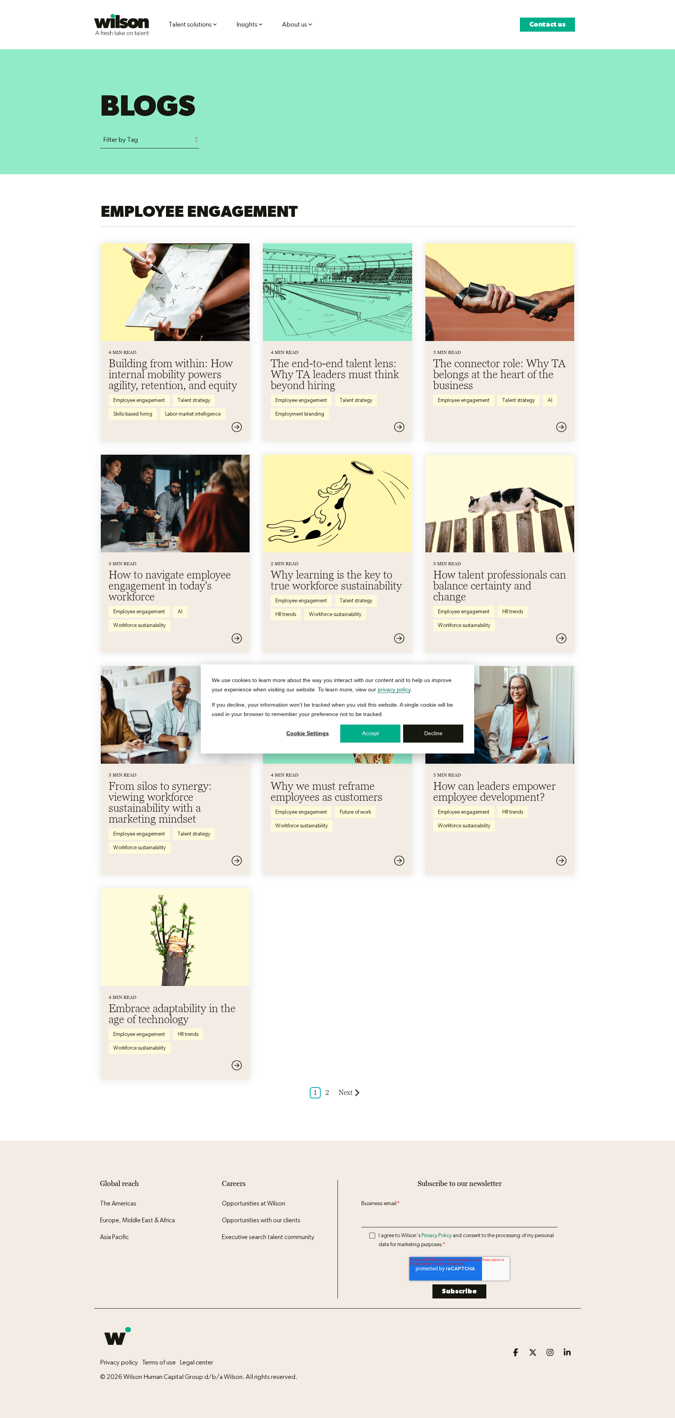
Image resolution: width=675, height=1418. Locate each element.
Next (346, 1093)
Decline (433, 733)
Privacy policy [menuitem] (119, 1362)
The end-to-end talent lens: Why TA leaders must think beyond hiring (335, 374)
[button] (516, 1353)
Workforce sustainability (139, 625)
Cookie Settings (307, 733)
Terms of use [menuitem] (159, 1362)
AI (550, 400)
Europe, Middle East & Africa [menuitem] (137, 1220)
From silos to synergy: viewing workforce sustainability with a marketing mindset (160, 802)
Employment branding (299, 414)
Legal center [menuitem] (196, 1362)
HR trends (285, 614)
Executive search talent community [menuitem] (268, 1237)
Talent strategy (194, 400)
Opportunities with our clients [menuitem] (261, 1220)
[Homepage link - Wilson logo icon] (117, 1349)
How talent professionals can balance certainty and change (499, 585)
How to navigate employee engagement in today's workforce (170, 585)
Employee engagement (139, 400)
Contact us (547, 24)
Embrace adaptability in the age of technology (172, 1013)
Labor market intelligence (193, 414)
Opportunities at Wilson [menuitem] (253, 1203)
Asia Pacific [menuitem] (114, 1237)
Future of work (355, 812)
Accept (370, 733)
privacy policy (394, 689)
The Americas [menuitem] (118, 1203)
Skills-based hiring (132, 414)
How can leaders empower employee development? (494, 791)
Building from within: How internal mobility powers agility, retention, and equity (173, 374)
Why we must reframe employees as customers (326, 791)
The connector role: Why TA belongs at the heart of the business (499, 374)
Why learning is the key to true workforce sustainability (336, 580)
